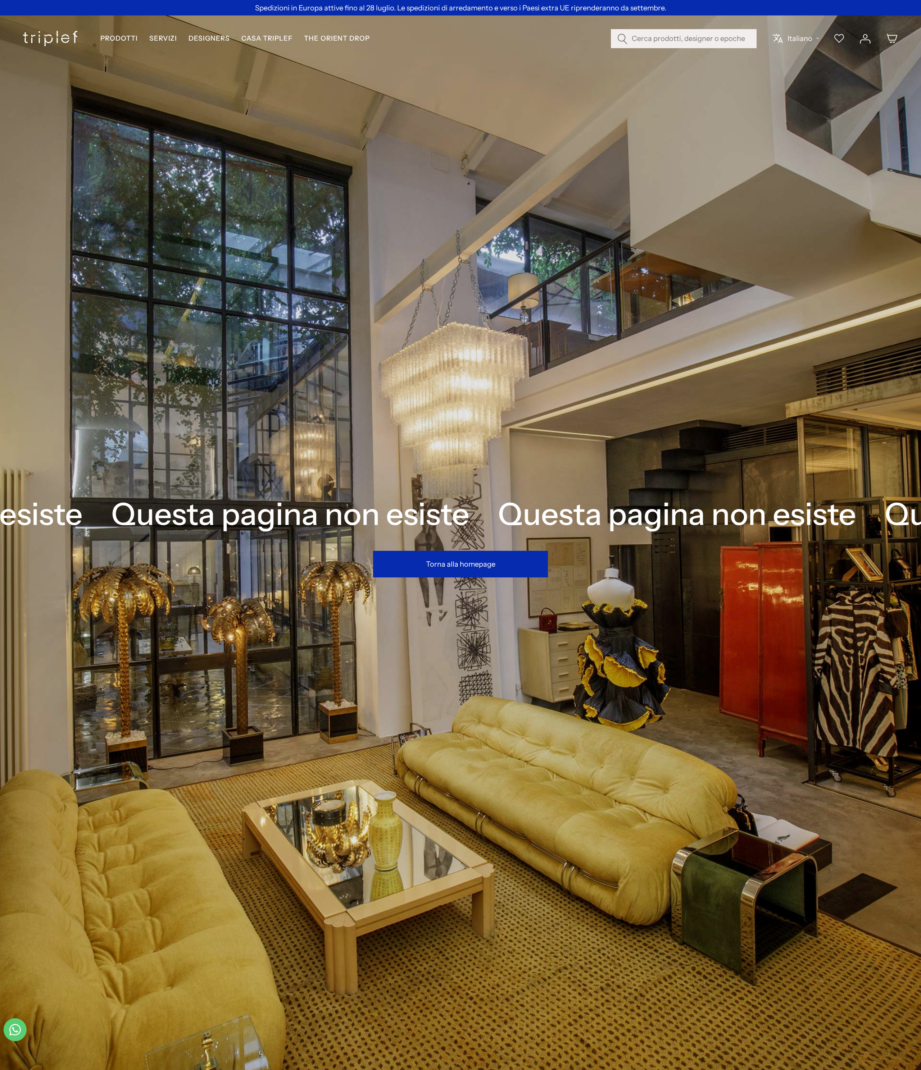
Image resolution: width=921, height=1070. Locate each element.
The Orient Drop (337, 38)
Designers (209, 38)
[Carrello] (892, 38)
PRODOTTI (118, 38)
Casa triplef (266, 38)
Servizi (163, 38)
